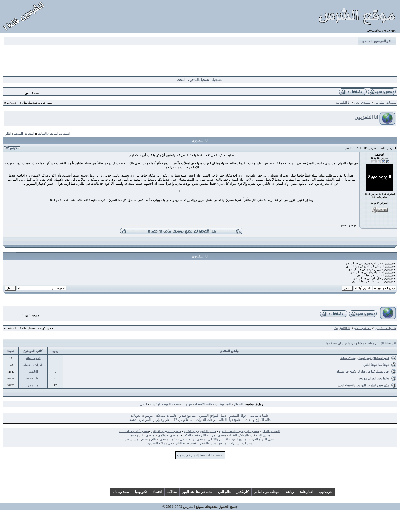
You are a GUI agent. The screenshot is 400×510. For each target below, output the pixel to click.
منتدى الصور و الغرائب (166, 431)
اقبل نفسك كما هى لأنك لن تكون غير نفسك (362, 371)
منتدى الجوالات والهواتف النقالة (249, 435)
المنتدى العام (362, 102)
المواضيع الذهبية (140, 420)
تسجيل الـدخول (198, 80)
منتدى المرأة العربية (262, 439)
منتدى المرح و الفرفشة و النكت (204, 435)
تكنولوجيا (141, 492)
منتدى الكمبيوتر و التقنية (200, 431)
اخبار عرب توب (187, 455)
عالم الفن (224, 492)
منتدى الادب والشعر (212, 443)
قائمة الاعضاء (204, 404)
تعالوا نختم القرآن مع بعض (373, 378)
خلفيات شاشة (259, 416)
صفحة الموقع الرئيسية (165, 404)
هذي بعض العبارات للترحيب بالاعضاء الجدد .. (362, 385)
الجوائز (238, 404)
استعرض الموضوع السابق (54, 133)
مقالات (172, 492)
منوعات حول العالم (267, 492)
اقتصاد (157, 492)
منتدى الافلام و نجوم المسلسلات (146, 439)
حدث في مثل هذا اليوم (197, 492)
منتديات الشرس (385, 102)
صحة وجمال (121, 492)
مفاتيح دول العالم (230, 420)
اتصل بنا (141, 404)
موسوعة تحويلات (141, 416)
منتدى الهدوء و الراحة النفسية (239, 431)
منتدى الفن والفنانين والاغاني (227, 439)
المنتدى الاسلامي (169, 435)
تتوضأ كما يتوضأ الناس (376, 364)
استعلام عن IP (183, 420)
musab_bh (32, 378)
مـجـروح (33, 385)
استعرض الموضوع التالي (19, 133)
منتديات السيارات (241, 443)
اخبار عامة (306, 492)
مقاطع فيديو (187, 416)
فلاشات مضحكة (166, 416)
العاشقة (33, 371)
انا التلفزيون (342, 102)
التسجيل (217, 80)
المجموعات (223, 404)
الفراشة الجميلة (33, 364)
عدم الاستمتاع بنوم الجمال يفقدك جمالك (364, 358)
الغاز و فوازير (162, 420)
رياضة (290, 492)
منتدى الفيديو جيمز (141, 435)
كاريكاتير (243, 492)
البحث (181, 80)
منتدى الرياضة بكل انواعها (188, 439)
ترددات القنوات (206, 420)
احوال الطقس (238, 416)
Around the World (211, 455)
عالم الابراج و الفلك (258, 420)
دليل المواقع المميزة (212, 416)
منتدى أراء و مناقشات (134, 431)
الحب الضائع (33, 358)
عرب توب (325, 492)
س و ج (187, 404)
